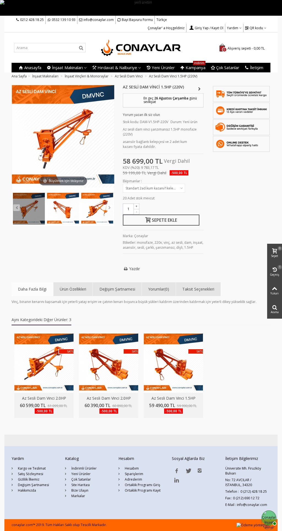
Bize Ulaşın (79, 490)
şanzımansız (165, 247)
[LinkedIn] (176, 480)
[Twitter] (188, 470)
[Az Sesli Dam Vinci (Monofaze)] (29, 208)
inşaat (197, 242)
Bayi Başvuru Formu (137, 19)
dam (187, 242)
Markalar (77, 496)
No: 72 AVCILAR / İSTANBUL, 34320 (238, 482)
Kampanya (195, 66)
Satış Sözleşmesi (30, 474)
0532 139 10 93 (63, 19)
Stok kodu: (131, 122)
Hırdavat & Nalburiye (117, 67)
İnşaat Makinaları (67, 67)
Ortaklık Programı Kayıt (142, 490)
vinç (167, 242)
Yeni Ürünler (163, 67)
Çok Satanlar (227, 67)
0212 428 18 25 (32, 19)
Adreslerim (133, 479)
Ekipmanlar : (133, 181)
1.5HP (188, 247)
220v (158, 242)
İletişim (256, 67)
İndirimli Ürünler (83, 468)
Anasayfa (32, 67)
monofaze (145, 242)
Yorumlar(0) (158, 289)
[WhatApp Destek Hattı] (268, 517)
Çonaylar (141, 236)
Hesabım (131, 468)
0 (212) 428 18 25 (253, 491)
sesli (140, 247)
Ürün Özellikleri (73, 289)
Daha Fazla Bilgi (32, 289)
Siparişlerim (133, 474)
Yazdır (134, 268)
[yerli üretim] (141, 7)
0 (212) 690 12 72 (246, 498)
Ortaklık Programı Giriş (142, 485)
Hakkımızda (26, 490)
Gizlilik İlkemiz (28, 479)
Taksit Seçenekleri (198, 289)
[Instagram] (199, 470)
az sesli (177, 242)
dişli (179, 247)
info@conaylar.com (98, 19)
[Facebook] (176, 470)
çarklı (150, 247)
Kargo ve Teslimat (31, 468)
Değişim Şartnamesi (117, 289)
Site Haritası (80, 485)
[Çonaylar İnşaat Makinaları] (141, 47)
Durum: (176, 122)
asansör (129, 247)
